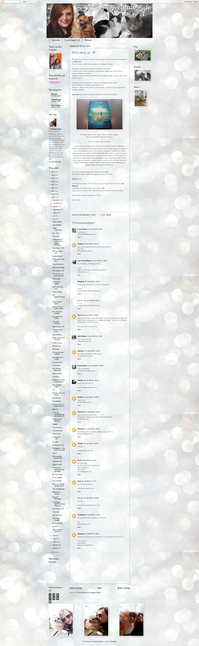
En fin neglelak (57, 477)
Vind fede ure (57, 427)
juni (54, 219)
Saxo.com (77, 62)
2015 (53, 191)
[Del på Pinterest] (110, 215)
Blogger (113, 641)
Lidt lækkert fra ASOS (58, 317)
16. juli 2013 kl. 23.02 (93, 515)
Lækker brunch (58, 256)
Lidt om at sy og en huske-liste (58, 274)
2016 (53, 188)
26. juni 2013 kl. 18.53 (92, 281)
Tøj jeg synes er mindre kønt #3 (58, 405)
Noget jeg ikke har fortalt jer (59, 338)
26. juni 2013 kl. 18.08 (99, 261)
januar (55, 548)
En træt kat (56, 398)
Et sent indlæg (57, 474)
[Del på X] (105, 215)
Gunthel (80, 397)
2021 (53, 172)
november (56, 203)
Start (99, 588)
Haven (55, 453)
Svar (79, 237)
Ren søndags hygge (57, 386)
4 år (54, 390)
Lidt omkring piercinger (57, 369)
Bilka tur (55, 409)
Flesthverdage (56, 100)
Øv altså (55, 526)
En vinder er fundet (57, 283)
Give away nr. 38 (58, 271)
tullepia (80, 244)
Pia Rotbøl (81, 515)
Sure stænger (57, 481)
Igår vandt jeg (57, 515)
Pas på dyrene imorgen (57, 312)
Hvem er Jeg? (55, 107)
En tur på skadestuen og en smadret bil (58, 414)
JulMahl (80, 443)
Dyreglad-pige (84, 215)
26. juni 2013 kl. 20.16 (91, 300)
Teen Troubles (56, 105)
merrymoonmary (98, 641)
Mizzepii (54, 94)
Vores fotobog (57, 292)
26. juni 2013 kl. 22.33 (92, 351)
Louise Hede (82, 229)
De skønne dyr (57, 430)
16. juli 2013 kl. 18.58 (91, 498)
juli (54, 216)
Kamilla (80, 380)
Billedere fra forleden (56, 493)
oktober (55, 206)
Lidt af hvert (56, 365)
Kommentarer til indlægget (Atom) (89, 592)
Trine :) (80, 315)
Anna (79, 481)
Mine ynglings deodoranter (57, 457)
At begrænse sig (58, 445)
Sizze (79, 460)
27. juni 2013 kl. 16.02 (92, 429)
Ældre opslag (123, 588)
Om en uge (56, 279)
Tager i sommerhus (57, 229)
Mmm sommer (57, 373)
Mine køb (56, 349)
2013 (53, 197)
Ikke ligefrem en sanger (58, 358)
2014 (53, 194)
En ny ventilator (58, 523)
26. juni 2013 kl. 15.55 (94, 229)
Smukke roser (57, 461)
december (56, 200)
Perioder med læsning (57, 420)
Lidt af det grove (58, 264)
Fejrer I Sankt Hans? (57, 302)
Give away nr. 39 (58, 248)
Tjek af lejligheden (59, 489)
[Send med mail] (101, 215)
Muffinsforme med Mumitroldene (59, 381)
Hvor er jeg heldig (58, 267)
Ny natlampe (57, 401)
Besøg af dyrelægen (57, 498)
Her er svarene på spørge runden (58, 485)
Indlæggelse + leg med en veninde (59, 449)
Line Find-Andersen (85, 261)
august (55, 213)
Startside (56, 40)
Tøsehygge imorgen (56, 519)
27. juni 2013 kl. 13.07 (92, 412)
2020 (53, 175)
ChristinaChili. (83, 366)
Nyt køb (55, 442)
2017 (53, 185)
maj (54, 535)
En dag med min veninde (58, 353)
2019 (53, 178)
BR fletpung (56, 346)
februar (55, 545)
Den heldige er (57, 335)
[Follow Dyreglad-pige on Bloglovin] (56, 84)
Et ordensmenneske (59, 296)
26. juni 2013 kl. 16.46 (90, 244)
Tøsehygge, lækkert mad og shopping (59, 503)
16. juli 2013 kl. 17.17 (89, 481)
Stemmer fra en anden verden (58, 307)
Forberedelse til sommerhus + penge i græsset (58, 242)
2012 (53, 552)
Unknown (81, 351)
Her (107, 172)
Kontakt (88, 40)
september (56, 209)
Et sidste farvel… (56, 96)
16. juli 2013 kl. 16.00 (91, 443)
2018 (53, 181)
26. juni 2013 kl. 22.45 (91, 380)
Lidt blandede (57, 225)
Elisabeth (81, 281)
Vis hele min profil (55, 162)
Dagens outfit (57, 464)
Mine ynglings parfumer (57, 530)
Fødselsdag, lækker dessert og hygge (58, 469)
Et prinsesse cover (57, 438)
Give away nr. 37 (58, 509)
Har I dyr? (56, 233)
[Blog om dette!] (103, 215)
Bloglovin (75, 186)
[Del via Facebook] (108, 215)
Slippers (55, 424)
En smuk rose (57, 362)
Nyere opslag (76, 588)
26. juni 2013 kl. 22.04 (94, 336)
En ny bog (56, 236)
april (54, 539)
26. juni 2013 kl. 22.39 (95, 366)
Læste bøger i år (72, 40)
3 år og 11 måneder (56, 322)
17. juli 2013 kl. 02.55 (92, 534)
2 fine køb (56, 512)
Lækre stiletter (57, 222)
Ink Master (56, 377)
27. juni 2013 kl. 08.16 (91, 397)
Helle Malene (82, 336)
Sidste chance (57, 343)
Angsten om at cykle (57, 330)
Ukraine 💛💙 (55, 101)
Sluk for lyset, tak (58, 326)
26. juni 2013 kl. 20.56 (90, 315)
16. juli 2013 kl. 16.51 (89, 460)
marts (55, 542)
